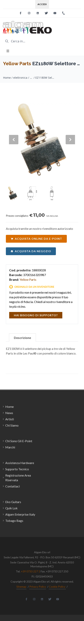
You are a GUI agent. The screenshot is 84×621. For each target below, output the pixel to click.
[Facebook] (20, 13)
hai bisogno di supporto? (36, 315)
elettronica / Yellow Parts (23, 77)
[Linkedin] (37, 13)
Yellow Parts (17, 63)
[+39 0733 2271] (63, 13)
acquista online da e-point (38, 238)
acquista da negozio (33, 251)
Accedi (42, 4)
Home (7, 77)
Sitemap (21, 586)
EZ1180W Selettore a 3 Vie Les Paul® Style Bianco (45, 77)
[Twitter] (46, 13)
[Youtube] (55, 13)
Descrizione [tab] (22, 337)
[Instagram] (29, 13)
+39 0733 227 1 (30, 571)
